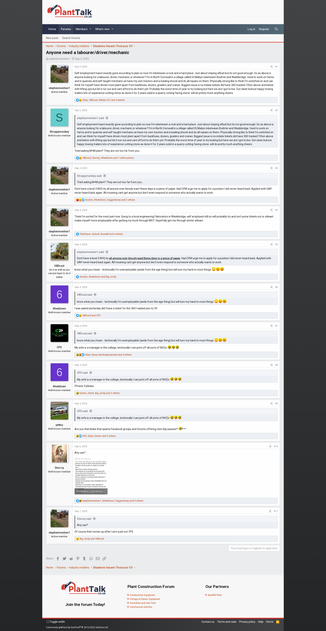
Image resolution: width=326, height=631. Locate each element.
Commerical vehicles (141, 607)
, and (98, 276)
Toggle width (57, 621)
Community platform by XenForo (77, 627)
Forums (66, 29)
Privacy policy (247, 621)
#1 (276, 66)
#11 (276, 511)
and (91, 315)
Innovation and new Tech (143, 603)
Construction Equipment (142, 595)
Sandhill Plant (215, 595)
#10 (276, 446)
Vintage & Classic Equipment (145, 599)
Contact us (207, 621)
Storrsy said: (84, 518)
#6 (276, 287)
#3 (276, 168)
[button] (90, 29)
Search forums (71, 37)
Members (82, 29)
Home (52, 29)
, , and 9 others (103, 100)
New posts (52, 37)
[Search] (276, 29)
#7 (276, 325)
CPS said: (82, 372)
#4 (276, 210)
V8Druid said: (84, 294)
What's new (102, 29)
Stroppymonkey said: (89, 175)
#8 (276, 364)
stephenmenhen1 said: (90, 118)
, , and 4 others (101, 234)
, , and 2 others (110, 199)
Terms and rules (226, 621)
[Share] (271, 66)
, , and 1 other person (108, 157)
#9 (276, 403)
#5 (276, 244)
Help (260, 621)
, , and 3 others (99, 436)
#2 (276, 110)
